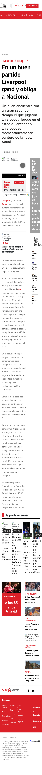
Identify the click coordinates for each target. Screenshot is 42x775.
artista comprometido (30, 619)
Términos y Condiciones (9, 738)
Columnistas (6, 716)
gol (19, 289)
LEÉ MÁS (5, 243)
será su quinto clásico (31, 646)
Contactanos (37, 721)
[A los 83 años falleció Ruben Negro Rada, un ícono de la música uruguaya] (11, 587)
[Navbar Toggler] (7, 6)
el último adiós (31, 593)
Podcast (20, 716)
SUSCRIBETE (32, 6)
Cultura (12, 714)
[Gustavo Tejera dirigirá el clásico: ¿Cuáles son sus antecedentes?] (7, 237)
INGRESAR (18, 6)
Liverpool (6, 200)
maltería (28, 672)
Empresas (13, 723)
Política (4, 712)
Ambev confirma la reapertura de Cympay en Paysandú (32, 679)
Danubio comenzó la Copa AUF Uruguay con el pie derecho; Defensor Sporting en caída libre (16, 555)
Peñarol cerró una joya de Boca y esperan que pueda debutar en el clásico (37, 556)
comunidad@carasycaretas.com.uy (12, 749)
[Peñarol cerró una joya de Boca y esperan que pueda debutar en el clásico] (36, 538)
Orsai (30, 15)
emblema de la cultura (9, 597)
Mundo (22, 15)
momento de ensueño (31, 535)
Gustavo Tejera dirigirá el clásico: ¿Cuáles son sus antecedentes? (12, 249)
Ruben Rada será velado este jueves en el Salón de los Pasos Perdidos (32, 602)
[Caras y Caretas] (10, 692)
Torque (5, 204)
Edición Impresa (20, 721)
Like (11, 718)
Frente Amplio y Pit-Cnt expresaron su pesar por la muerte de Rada (32, 629)
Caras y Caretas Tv (20, 708)
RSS (34, 727)
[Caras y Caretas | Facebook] (28, 690)
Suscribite (19, 182)
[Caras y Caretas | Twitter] (33, 690)
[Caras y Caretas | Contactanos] (37, 690)
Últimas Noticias (4, 707)
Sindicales (10, 15)
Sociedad (5, 720)
